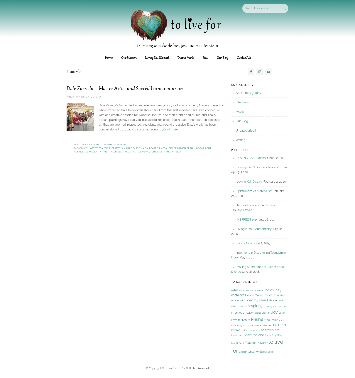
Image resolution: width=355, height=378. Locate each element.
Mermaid (109, 151)
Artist (93, 148)
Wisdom (243, 352)
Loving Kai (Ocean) (249, 181)
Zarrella (175, 151)
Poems (235, 330)
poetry (244, 330)
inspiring (255, 306)
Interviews (119, 144)
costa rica (237, 295)
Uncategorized (246, 130)
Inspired (244, 306)
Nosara (251, 325)
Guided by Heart (255, 300)
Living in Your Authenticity (254, 229)
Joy (86, 151)
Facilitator (281, 295)
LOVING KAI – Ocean (251, 158)
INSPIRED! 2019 (247, 219)
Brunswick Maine (254, 290)
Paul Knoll (280, 325)
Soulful (234, 343)
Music (240, 111)
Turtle (154, 151)
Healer (273, 300)
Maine (257, 319)
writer (251, 351)
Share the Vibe (254, 335)
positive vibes (270, 330)
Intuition (249, 312)
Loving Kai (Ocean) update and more (261, 167)
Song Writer (278, 335)
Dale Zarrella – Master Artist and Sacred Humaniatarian (125, 88)
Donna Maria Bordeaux (260, 295)
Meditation (271, 320)
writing (261, 351)
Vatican (164, 151)
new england (239, 325)
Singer (268, 335)
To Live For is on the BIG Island (257, 205)
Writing (240, 140)
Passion (119, 151)
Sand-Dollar (244, 243)
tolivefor (143, 151)
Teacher (250, 343)
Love (281, 312)
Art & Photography (100, 144)
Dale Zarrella (135, 148)
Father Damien (177, 148)
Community (272, 290)
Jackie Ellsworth (262, 313)
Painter (258, 325)
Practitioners (237, 335)
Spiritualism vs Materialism (254, 191)
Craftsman (118, 148)
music (282, 320)
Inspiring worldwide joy (275, 306)
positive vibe (254, 330)
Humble (78, 151)
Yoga (270, 351)
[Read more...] (171, 129)
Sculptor (130, 151)
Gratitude (236, 300)
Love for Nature (240, 319)
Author (242, 290)
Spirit (241, 343)
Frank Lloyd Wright (199, 148)
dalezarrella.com (156, 148)
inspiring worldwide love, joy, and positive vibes (177, 46)
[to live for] (177, 42)
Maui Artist (96, 151)
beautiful (105, 148)
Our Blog (242, 121)
